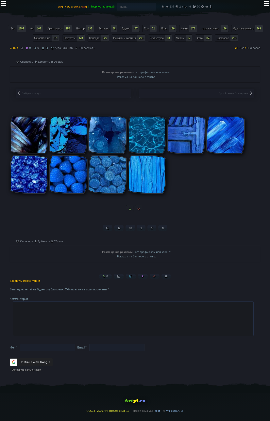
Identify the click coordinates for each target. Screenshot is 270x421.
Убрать (58, 61)
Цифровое (226, 38)
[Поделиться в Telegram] (119, 228)
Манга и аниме (214, 28)
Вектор (84, 28)
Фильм (183, 38)
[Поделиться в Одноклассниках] (141, 228)
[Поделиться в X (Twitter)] (162, 228)
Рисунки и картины (128, 38)
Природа (98, 38)
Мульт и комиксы (247, 28)
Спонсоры (26, 61)
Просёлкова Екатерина (233, 93)
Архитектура (58, 28)
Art (35, 28)
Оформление (46, 38)
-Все (17, 28)
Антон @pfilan (64, 47)
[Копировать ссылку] (107, 228)
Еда (149, 28)
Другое (130, 28)
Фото (203, 38)
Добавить (43, 61)
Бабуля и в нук (31, 93)
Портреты (73, 38)
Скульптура (160, 38)
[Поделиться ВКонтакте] (130, 228)
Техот (156, 410)
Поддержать (86, 47)
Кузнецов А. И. (174, 410)
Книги (188, 28)
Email (82, 347)
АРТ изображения (72, 6)
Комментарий (19, 298)
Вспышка (106, 28)
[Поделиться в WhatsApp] (151, 228)
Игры (168, 28)
